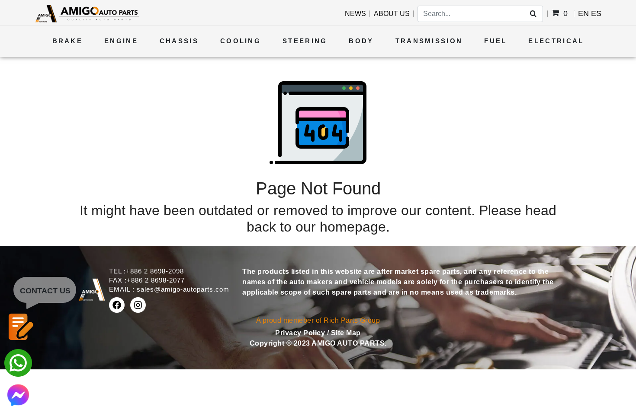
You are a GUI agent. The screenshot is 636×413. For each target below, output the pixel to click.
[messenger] (18, 394)
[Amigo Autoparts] (87, 13)
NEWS (355, 13)
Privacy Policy (301, 333)
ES (596, 13)
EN (583, 13)
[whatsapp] (18, 362)
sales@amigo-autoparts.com (183, 289)
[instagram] (138, 305)
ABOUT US (392, 13)
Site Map (346, 333)
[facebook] (117, 305)
